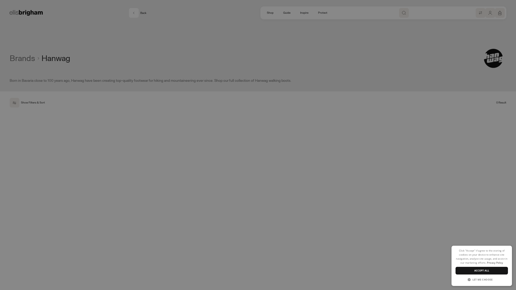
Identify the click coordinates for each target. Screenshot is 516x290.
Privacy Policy (495, 262)
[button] (482, 279)
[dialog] (482, 266)
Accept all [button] (481, 270)
